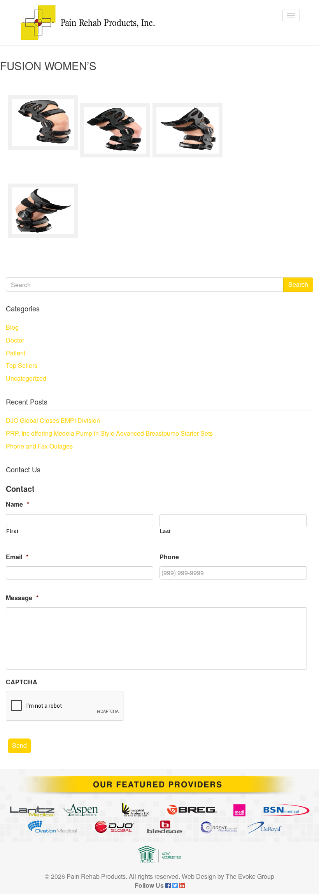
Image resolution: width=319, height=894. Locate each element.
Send (19, 745)
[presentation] (65, 706)
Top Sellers (21, 365)
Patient (15, 352)
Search (298, 284)
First (12, 531)
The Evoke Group (250, 876)
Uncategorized (26, 378)
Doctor (15, 340)
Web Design (199, 876)
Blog (12, 327)
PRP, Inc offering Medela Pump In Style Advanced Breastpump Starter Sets (109, 433)
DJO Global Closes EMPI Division (53, 420)
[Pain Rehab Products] (87, 22)
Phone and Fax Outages (39, 446)
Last (165, 531)
